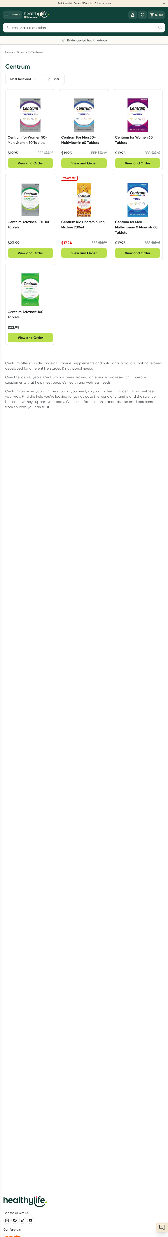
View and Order (30, 163)
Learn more (104, 3)
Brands (22, 52)
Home (9, 52)
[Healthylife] (36, 14)
